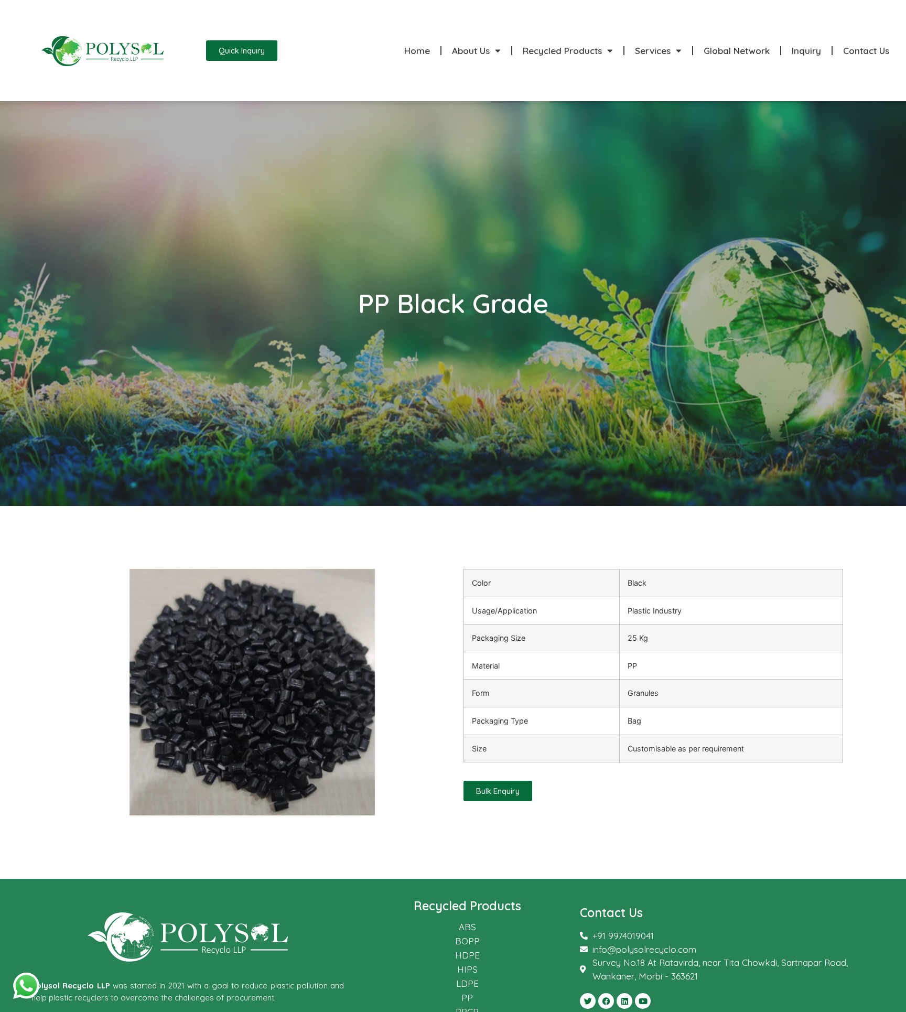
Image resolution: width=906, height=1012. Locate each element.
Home (417, 50)
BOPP (467, 940)
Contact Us (866, 50)
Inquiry (806, 50)
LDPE (467, 983)
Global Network (737, 50)
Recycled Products (562, 50)
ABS (467, 926)
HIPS (467, 969)
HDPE (467, 955)
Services (653, 50)
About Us (471, 50)
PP (467, 997)
